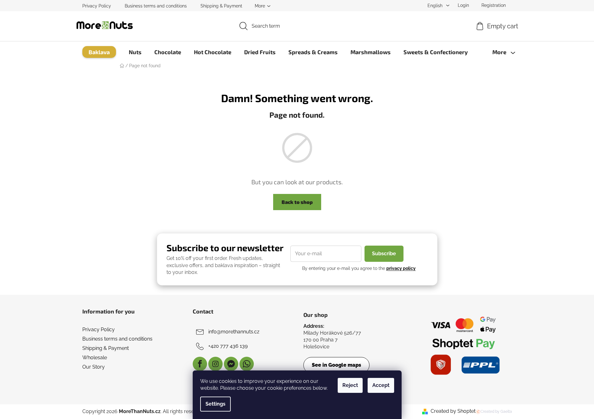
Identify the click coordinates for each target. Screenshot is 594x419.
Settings (215, 404)
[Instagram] (215, 364)
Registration (493, 5)
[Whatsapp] (246, 364)
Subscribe (384, 254)
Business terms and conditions (156, 5)
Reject (350, 385)
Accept (380, 385)
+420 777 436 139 (228, 346)
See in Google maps (336, 365)
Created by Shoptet (453, 411)
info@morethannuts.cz (233, 332)
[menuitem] (99, 52)
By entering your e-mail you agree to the (359, 268)
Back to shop (297, 202)
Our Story (93, 367)
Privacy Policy (96, 5)
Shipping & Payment (221, 5)
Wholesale (94, 357)
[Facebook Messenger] (231, 364)
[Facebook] (200, 364)
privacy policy (401, 268)
